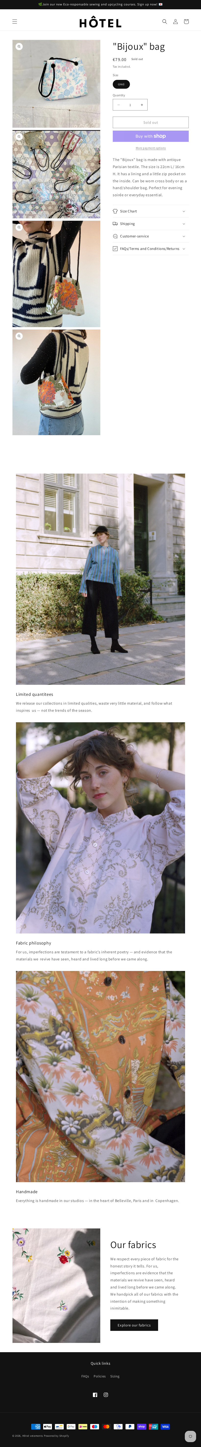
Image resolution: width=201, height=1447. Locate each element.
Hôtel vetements (32, 1435)
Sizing (115, 1376)
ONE (124, 85)
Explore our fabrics (134, 1325)
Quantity (119, 95)
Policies (100, 1376)
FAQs (85, 1376)
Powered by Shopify (56, 1435)
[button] (14, 21)
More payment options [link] (151, 148)
